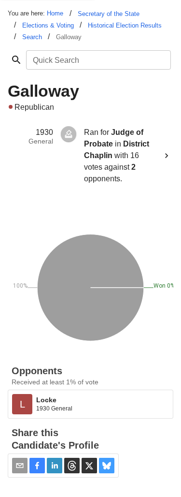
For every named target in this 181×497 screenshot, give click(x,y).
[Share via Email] (20, 465)
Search (32, 37)
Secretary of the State (108, 13)
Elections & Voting (48, 25)
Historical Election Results (125, 25)
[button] (37, 465)
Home (55, 13)
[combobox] (98, 60)
